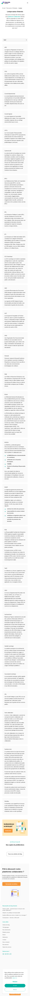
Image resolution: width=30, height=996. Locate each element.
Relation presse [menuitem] (6, 932)
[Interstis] (6, 3)
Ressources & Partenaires (11, 8)
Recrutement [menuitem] (6, 944)
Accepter (15, 985)
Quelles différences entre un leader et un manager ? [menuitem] (15, 915)
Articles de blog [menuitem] (6, 924)
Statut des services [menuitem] (7, 947)
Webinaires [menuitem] (5, 937)
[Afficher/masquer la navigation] (27, 3)
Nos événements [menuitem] (6, 929)
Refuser (15, 989)
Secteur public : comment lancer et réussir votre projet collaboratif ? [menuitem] (14, 909)
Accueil (3, 8)
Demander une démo (15, 994)
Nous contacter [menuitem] (6, 942)
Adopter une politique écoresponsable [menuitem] (11, 912)
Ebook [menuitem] (4, 934)
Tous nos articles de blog (15, 854)
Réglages (15, 981)
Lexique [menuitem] (4, 939)
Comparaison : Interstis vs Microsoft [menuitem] (11, 917)
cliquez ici (14, 978)
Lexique (20, 8)
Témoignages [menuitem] (6, 927)
